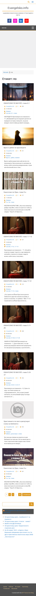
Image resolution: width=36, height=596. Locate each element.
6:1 (12, 113)
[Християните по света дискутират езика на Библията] (18, 410)
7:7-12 (16, 246)
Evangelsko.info (18, 8)
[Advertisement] (18, 49)
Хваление (14, 588)
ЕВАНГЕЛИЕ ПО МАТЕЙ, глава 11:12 (17, 281)
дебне (12, 157)
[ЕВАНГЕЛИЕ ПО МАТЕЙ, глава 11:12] (18, 269)
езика (20, 433)
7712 (12, 246)
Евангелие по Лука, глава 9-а (15, 192)
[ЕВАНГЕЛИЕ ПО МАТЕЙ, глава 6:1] (18, 92)
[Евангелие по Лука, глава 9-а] (18, 180)
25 (20, 494)
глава (15, 113)
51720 (13, 338)
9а (9, 202)
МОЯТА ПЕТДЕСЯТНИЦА (13, 523)
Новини (8, 111)
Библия (11, 586)
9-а (7, 202)
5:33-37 (17, 385)
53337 (13, 385)
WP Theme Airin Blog (28, 592)
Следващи (26, 494)
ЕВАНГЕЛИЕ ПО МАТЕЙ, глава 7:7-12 (18, 236)
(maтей (8, 113)
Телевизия (6, 588)
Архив (5, 586)
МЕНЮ (4, 28)
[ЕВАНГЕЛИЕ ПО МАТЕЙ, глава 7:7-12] (18, 225)
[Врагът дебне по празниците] (18, 136)
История (17, 586)
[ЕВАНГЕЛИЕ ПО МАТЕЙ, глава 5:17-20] (18, 314)
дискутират (14, 433)
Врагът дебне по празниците (15, 148)
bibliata (8, 433)
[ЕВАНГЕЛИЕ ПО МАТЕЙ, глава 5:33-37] (18, 361)
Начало (5, 72)
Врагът (8, 157)
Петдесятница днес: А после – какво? (17, 521)
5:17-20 (17, 338)
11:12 (12, 291)
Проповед (25, 586)
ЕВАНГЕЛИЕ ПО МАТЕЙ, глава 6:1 (17, 103)
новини (17, 157)
